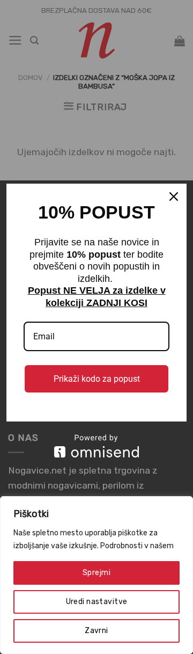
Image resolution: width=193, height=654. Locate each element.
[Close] (174, 196)
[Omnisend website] (96, 446)
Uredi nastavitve (97, 601)
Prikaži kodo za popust (97, 379)
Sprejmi (96, 572)
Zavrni (96, 630)
